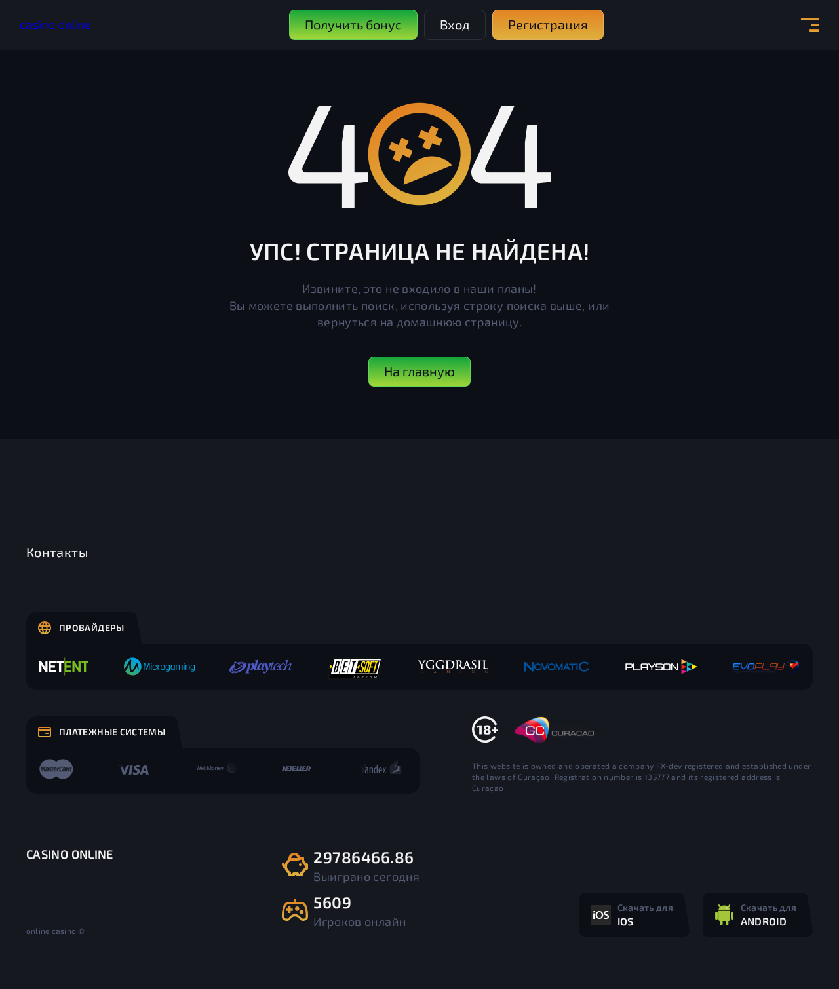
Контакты (57, 552)
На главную (419, 371)
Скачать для (645, 914)
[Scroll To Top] (800, 950)
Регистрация (548, 24)
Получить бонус (353, 24)
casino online (56, 24)
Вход (455, 24)
